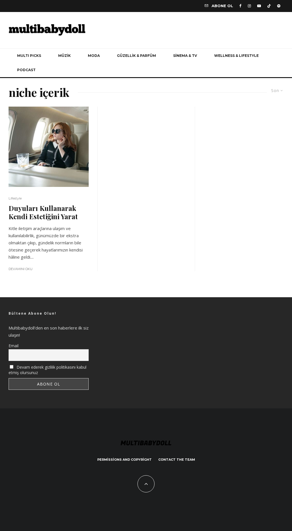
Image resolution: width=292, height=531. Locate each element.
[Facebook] (240, 6)
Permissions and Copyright (124, 460)
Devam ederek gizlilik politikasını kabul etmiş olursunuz (47, 369)
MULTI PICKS (29, 55)
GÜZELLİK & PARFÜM (136, 55)
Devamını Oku (21, 269)
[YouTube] (259, 6)
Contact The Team (176, 460)
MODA (94, 55)
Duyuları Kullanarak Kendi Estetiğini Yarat (43, 212)
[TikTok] (269, 6)
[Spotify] (278, 6)
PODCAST (26, 70)
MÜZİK (64, 55)
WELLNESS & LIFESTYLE (236, 55)
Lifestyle (15, 198)
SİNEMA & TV (185, 55)
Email (14, 345)
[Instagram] (249, 6)
